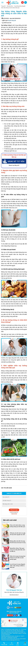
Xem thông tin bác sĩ (14, 594)
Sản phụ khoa (10, 6)
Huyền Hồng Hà (12, 20)
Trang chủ (3, 6)
